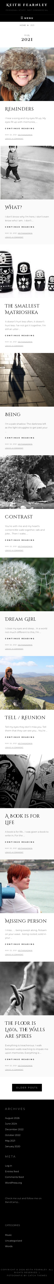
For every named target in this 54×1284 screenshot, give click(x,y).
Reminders (19, 109)
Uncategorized (13, 1240)
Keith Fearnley (27, 5)
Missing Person (26, 921)
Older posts (27, 1087)
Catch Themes (37, 1275)
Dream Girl (20, 619)
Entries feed (12, 1171)
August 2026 (12, 1118)
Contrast (19, 517)
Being (13, 415)
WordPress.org (13, 1182)
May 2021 (10, 1140)
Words (9, 1246)
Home (23, 25)
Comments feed (14, 1177)
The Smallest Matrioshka (22, 309)
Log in (8, 1165)
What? (13, 207)
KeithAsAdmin (25, 135)
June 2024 (11, 1123)
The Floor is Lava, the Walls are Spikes (25, 1029)
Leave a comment (14, 139)
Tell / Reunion (25, 718)
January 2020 (12, 1146)
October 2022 (12, 1135)
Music (8, 1235)
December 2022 (14, 1129)
